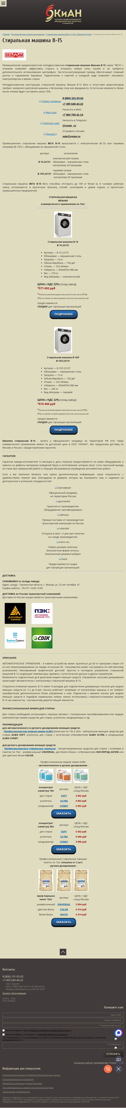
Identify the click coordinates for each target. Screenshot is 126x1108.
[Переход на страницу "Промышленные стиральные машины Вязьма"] (14, 59)
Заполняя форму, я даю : (39, 1030)
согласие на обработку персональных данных (49, 1030)
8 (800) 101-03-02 (12, 976)
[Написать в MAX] (50, 112)
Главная (6, 34)
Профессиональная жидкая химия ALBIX (28, 731)
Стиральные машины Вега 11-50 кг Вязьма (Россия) (68, 34)
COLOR (64, 909)
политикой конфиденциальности (52, 1034)
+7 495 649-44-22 (12, 980)
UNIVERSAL (63, 904)
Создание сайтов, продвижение (91, 1062)
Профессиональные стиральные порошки (30, 748)
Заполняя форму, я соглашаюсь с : (37, 1034)
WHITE (64, 914)
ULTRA (64, 800)
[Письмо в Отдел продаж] (50, 134)
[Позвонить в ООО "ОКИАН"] (50, 101)
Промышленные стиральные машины (28, 34)
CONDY (64, 805)
